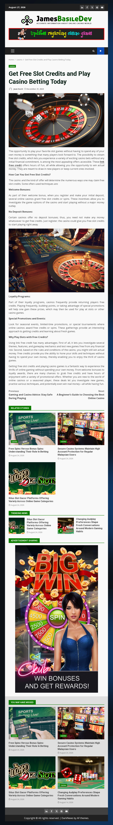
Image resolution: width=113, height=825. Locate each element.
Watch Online (100, 51)
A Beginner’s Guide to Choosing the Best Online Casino (80, 394)
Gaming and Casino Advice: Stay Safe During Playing (31, 394)
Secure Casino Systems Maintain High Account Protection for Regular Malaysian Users (81, 429)
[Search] (93, 51)
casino (12, 66)
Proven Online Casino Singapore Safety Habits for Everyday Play (66, 526)
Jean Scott (18, 89)
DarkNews (67, 818)
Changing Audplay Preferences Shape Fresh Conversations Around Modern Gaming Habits (17, 526)
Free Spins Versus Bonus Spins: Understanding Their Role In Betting (32, 429)
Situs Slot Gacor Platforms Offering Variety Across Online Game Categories (32, 478)
